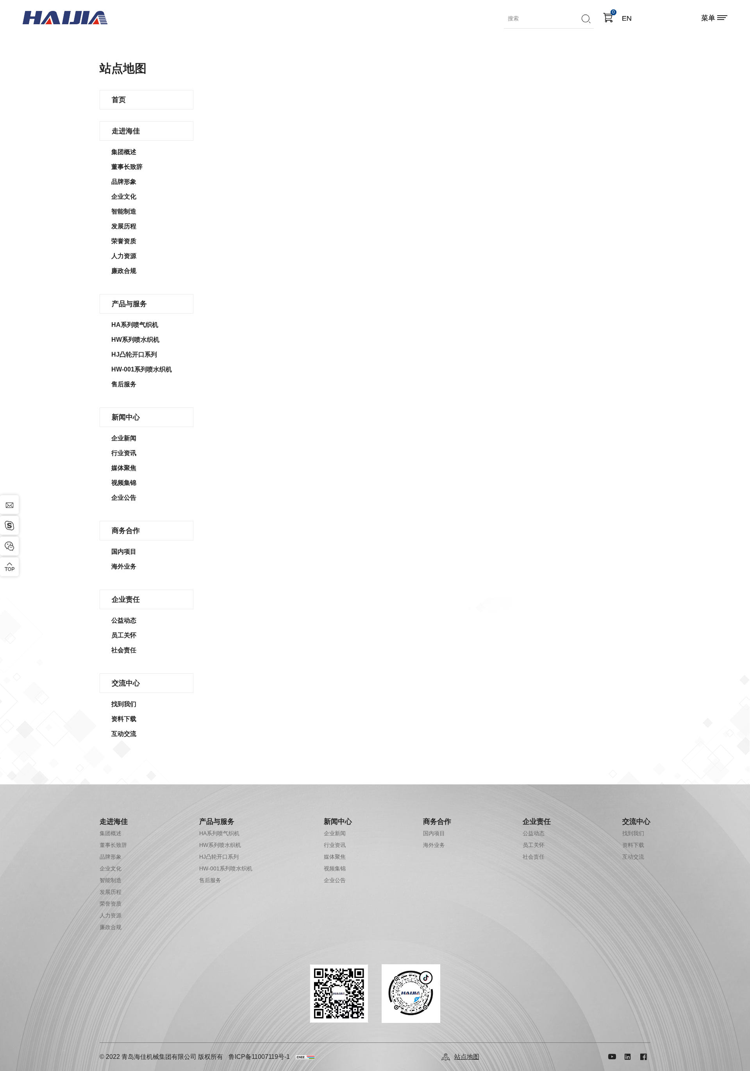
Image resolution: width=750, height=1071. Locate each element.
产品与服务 (129, 304)
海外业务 (123, 566)
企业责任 (126, 599)
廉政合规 (123, 270)
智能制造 (123, 211)
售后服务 (123, 384)
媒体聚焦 (123, 468)
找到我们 (123, 704)
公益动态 (123, 620)
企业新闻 (123, 438)
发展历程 (123, 226)
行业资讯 (123, 453)
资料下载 (123, 719)
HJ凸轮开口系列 (134, 354)
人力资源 (123, 256)
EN (627, 18)
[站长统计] (305, 1057)
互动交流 (123, 733)
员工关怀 (123, 635)
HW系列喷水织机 (135, 339)
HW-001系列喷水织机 (141, 369)
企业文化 (123, 196)
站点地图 (466, 1056)
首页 (119, 100)
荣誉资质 (123, 241)
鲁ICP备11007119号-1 (259, 1056)
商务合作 (126, 531)
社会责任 (123, 650)
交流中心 (126, 683)
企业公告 (123, 497)
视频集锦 (123, 482)
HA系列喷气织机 (134, 324)
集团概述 (123, 152)
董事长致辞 (127, 166)
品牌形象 (123, 181)
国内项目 (123, 551)
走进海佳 (126, 131)
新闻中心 (126, 417)
